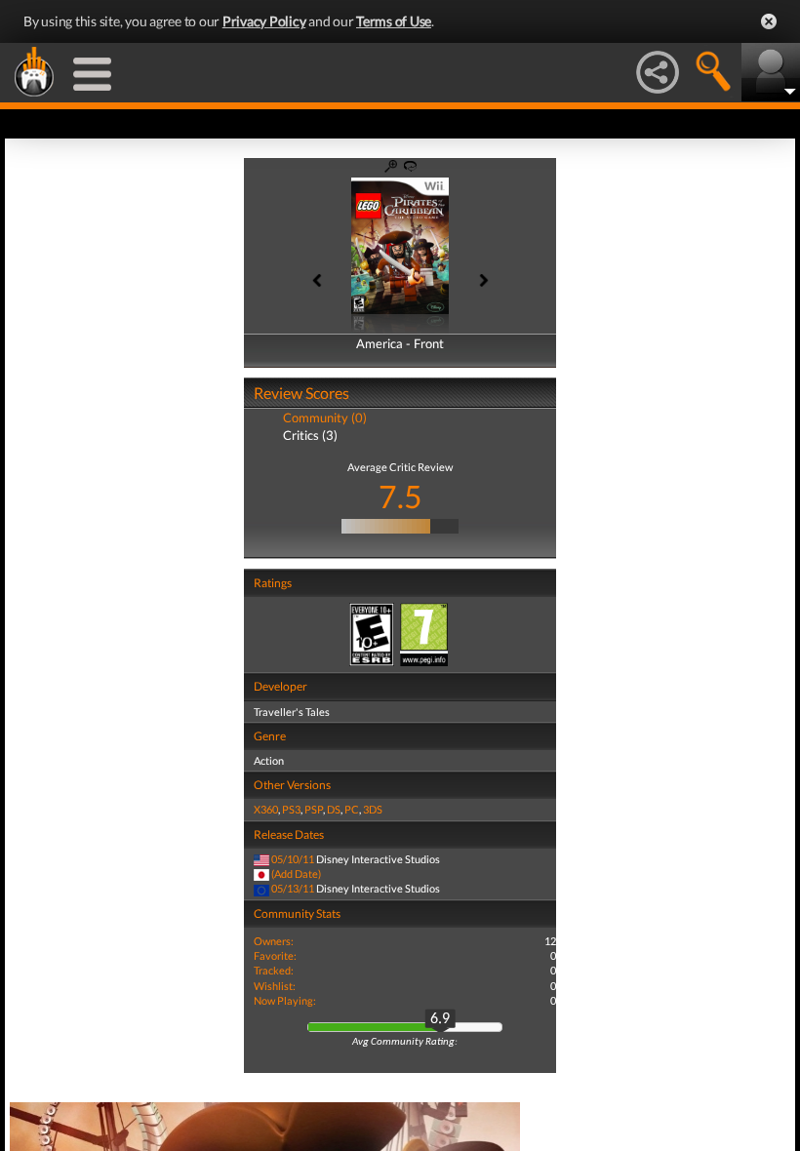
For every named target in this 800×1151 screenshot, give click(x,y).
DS (333, 809)
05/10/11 (292, 859)
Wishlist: (275, 985)
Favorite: (275, 955)
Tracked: (274, 970)
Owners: (274, 940)
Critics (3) (310, 435)
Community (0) (325, 417)
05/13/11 (292, 888)
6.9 (440, 1019)
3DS (372, 809)
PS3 (291, 809)
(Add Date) (296, 873)
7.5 (400, 496)
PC (351, 809)
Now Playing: (285, 1000)
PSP (313, 809)
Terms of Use (393, 21)
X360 (266, 809)
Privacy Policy (264, 21)
